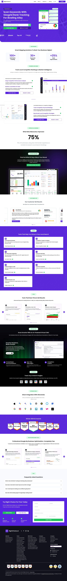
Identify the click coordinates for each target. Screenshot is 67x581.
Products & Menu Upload (21, 547)
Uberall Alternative (42, 540)
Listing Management (9, 537)
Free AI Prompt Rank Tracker (33, 548)
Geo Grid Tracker (19, 544)
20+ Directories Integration (21, 556)
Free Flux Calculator (31, 544)
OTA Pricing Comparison (21, 548)
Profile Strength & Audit (21, 555)
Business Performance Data (21, 558)
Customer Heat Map (20, 552)
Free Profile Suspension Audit (33, 547)
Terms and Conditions (54, 539)
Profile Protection (20, 540)
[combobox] (54, 1)
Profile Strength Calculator (32, 540)
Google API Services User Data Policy (47, 573)
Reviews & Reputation (9, 539)
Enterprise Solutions (8, 540)
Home (35, 1)
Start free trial (22, 512)
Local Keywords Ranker (20, 537)
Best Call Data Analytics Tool (21, 559)
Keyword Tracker (8, 541)
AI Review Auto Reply (20, 543)
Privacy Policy (52, 537)
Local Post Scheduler (20, 551)
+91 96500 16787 (54, 551)
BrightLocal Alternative (43, 541)
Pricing (50, 1)
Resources (52, 541)
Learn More (9, 353)
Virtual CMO (19, 560)
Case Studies (52, 540)
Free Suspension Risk (31, 543)
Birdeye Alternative (42, 539)
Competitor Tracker (20, 545)
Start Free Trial (10, 28)
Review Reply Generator (32, 537)
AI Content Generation (20, 539)
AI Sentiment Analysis (20, 554)
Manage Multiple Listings (21, 550)
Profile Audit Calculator (32, 541)
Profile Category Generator (32, 539)
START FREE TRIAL (12, 92)
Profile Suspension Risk (20, 541)
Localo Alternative (42, 537)
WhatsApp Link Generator (32, 545)
